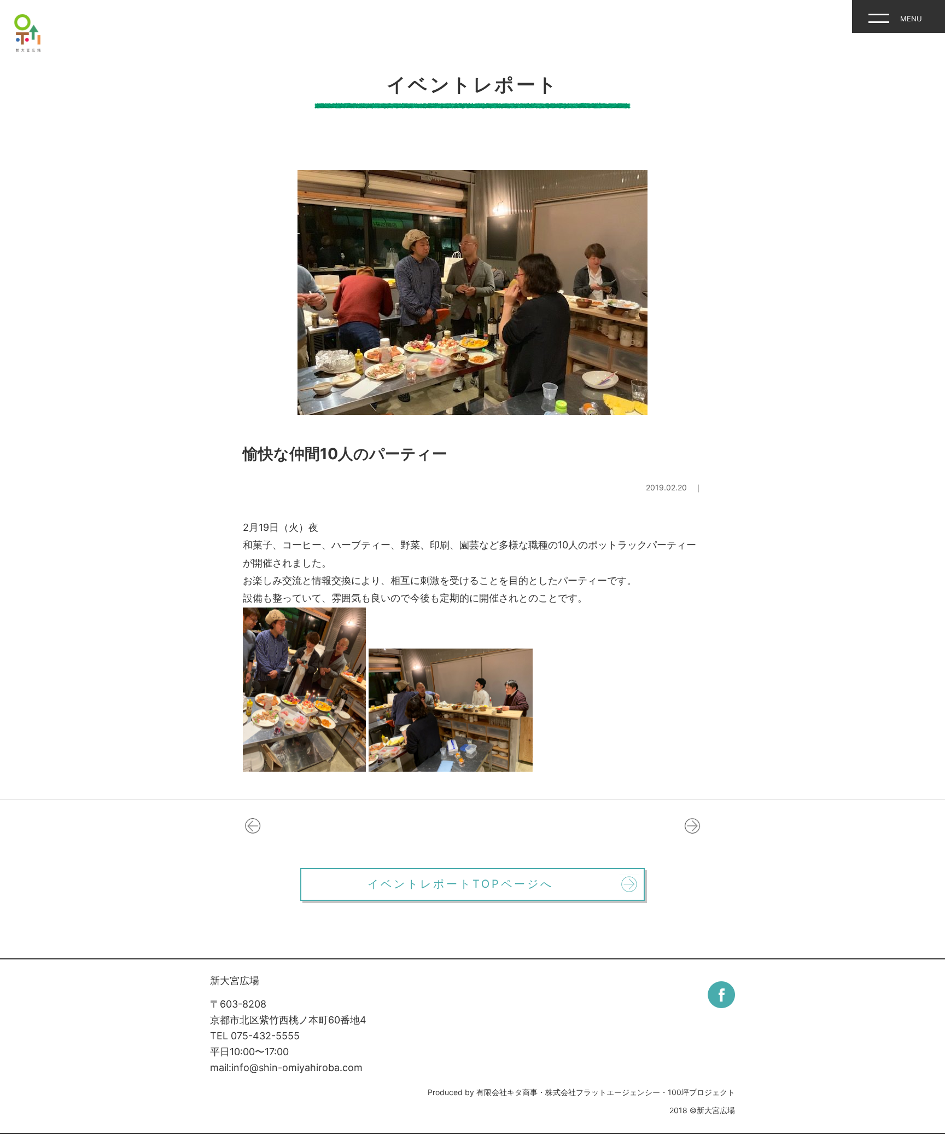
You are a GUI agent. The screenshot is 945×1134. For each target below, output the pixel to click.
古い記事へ (252, 826)
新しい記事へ (692, 826)
